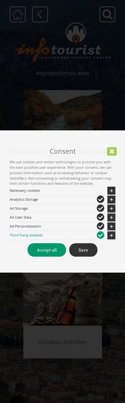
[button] (62, 190)
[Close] (112, 151)
